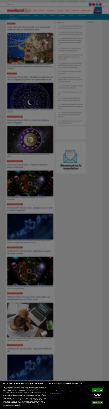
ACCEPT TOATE (97, 390)
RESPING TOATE (97, 402)
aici (27, 399)
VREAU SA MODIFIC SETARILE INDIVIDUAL (97, 396)
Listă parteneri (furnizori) (55, 393)
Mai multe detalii (30, 390)
